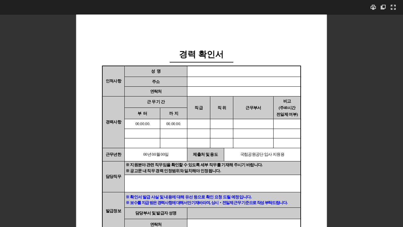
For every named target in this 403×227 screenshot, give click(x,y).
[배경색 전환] (383, 7)
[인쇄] (373, 7)
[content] (201, 120)
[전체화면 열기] (393, 7)
